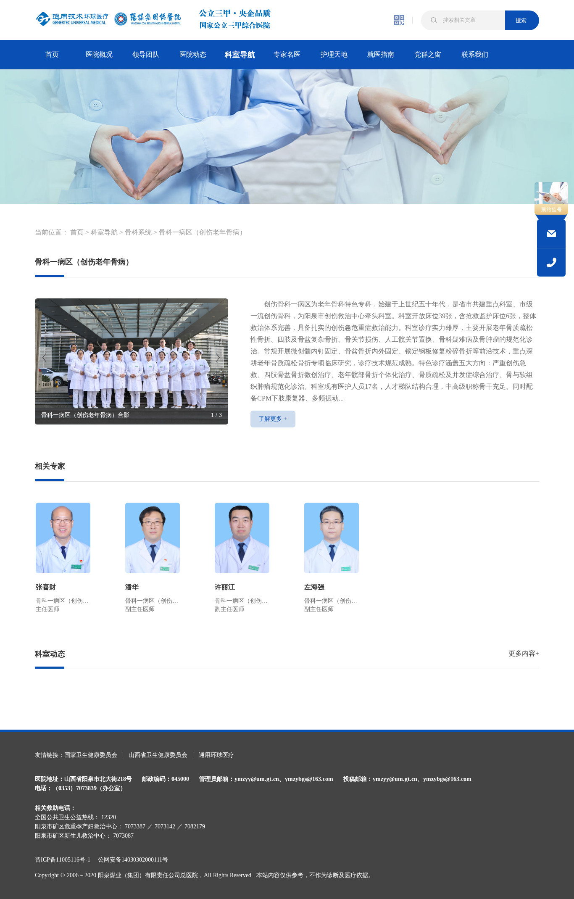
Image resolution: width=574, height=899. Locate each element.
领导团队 (145, 54)
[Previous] (45, 357)
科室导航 (240, 54)
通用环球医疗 (216, 755)
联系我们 (474, 54)
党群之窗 (427, 54)
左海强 (314, 587)
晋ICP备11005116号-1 (65, 860)
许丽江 (225, 587)
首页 (52, 54)
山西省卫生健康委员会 (158, 755)
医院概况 (99, 54)
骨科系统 (138, 232)
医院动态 (192, 54)
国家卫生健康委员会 (90, 755)
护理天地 (334, 54)
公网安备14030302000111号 (133, 860)
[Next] (217, 357)
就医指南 (380, 54)
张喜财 (46, 587)
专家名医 (287, 54)
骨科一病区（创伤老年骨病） (202, 232)
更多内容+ (523, 653)
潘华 (132, 587)
